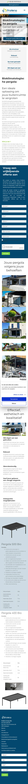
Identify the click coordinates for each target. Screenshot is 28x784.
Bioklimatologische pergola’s (9, 739)
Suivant (5, 774)
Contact (3, 741)
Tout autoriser (14, 399)
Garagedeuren (5, 735)
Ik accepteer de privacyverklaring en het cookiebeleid (11, 240)
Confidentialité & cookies (8, 750)
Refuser (14, 403)
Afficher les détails (18, 394)
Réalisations (4, 746)
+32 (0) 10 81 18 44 (15, 1)
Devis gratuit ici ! (14, 5)
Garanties (3, 743)
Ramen (3, 728)
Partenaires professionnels (8, 748)
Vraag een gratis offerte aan (14, 38)
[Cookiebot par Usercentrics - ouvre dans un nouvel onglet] (20, 380)
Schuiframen (4, 732)
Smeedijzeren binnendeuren (9, 737)
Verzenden (5, 253)
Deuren (3, 730)
